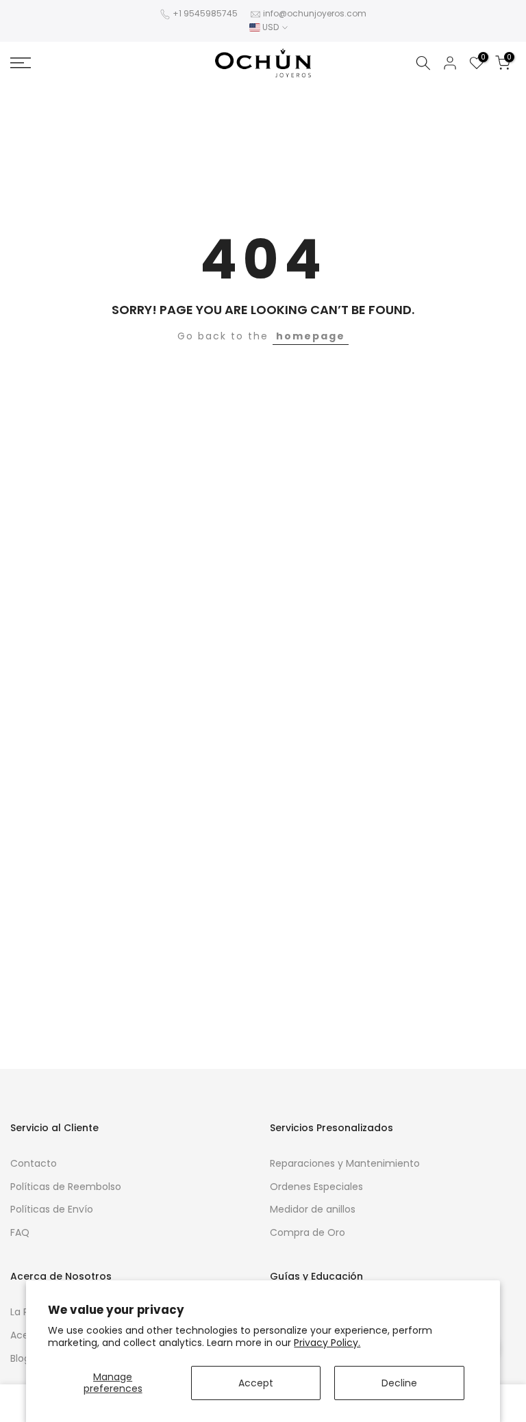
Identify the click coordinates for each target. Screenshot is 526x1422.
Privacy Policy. (327, 1342)
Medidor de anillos (312, 1209)
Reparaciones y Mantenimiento (345, 1163)
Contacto (33, 1163)
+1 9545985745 (205, 13)
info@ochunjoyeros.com (314, 13)
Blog (20, 1358)
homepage (310, 336)
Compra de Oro (307, 1232)
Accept (255, 1383)
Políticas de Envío (51, 1209)
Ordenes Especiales (316, 1186)
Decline (399, 1383)
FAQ (19, 1232)
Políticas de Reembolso (65, 1186)
